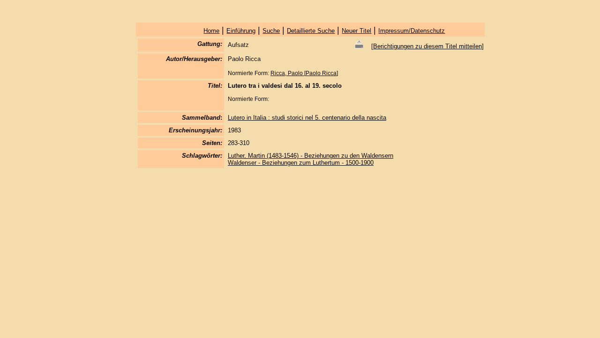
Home (211, 30)
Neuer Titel (356, 30)
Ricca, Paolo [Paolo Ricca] (304, 73)
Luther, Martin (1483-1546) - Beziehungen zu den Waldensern (310, 155)
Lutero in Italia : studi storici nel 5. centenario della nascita (307, 117)
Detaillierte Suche (311, 30)
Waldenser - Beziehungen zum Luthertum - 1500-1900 (301, 162)
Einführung (240, 30)
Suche (271, 30)
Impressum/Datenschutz (411, 30)
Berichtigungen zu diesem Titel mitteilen (427, 46)
